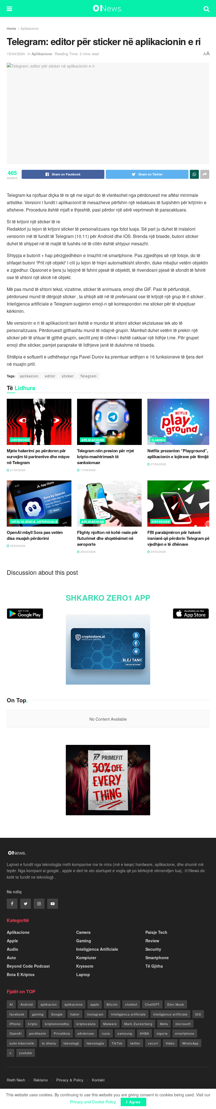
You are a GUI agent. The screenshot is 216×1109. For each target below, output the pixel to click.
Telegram (88, 375)
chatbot (131, 1004)
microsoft (183, 1023)
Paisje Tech (156, 932)
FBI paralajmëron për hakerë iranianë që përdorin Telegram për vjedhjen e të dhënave (179, 538)
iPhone (15, 1023)
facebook (17, 1014)
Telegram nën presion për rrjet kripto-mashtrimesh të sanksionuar (105, 456)
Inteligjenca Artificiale (34, 522)
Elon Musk (175, 1004)
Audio (12, 949)
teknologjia (95, 1043)
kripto (32, 1023)
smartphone (184, 1033)
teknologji (71, 1043)
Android (27, 1004)
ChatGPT (152, 1004)
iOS (198, 1014)
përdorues (86, 1033)
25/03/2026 (17, 546)
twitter (135, 1043)
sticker (68, 375)
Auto (11, 957)
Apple (12, 940)
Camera (83, 932)
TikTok (117, 1043)
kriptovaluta (86, 1023)
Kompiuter (86, 957)
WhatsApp (190, 1043)
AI (11, 1004)
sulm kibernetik (22, 1043)
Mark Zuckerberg (138, 1023)
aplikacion (29, 375)
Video (170, 1043)
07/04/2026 (158, 464)
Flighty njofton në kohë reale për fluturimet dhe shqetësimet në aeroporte (107, 538)
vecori (153, 1043)
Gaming (158, 440)
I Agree (133, 1101)
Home (11, 28)
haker (75, 1014)
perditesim (37, 1033)
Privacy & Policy (70, 1080)
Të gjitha (154, 966)
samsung (125, 1033)
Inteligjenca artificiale (128, 1014)
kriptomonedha (57, 1023)
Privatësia (62, 1033)
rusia (106, 1033)
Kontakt (98, 1080)
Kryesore (20, 440)
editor (50, 375)
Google (57, 1014)
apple (94, 1004)
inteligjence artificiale (170, 1014)
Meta (164, 1023)
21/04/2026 (17, 470)
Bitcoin (112, 1004)
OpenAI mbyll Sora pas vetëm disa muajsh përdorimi (35, 535)
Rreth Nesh (16, 1080)
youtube (25, 1052)
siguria (162, 1033)
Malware (110, 1023)
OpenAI (16, 1033)
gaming (38, 1014)
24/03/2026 (158, 552)
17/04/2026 (88, 470)
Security (153, 949)
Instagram (95, 1014)
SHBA (144, 1033)
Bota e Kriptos (21, 974)
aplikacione (73, 1004)
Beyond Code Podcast (28, 966)
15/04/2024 (16, 53)
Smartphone (157, 957)
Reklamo (40, 1080)
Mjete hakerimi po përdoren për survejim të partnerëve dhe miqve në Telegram (38, 456)
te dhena (49, 1043)
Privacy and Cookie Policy (93, 1101)
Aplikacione (30, 28)
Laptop (83, 974)
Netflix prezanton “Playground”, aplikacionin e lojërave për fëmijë (178, 453)
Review (152, 940)
